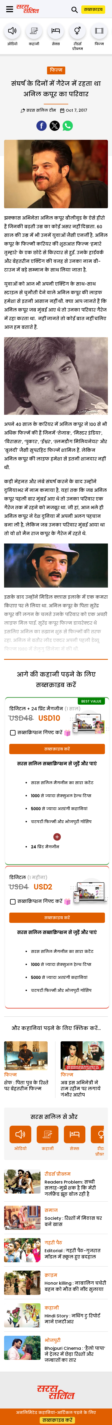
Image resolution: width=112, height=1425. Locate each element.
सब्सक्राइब (93, 9)
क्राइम (51, 1275)
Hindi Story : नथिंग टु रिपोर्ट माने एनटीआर (72, 1319)
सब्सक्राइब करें (57, 749)
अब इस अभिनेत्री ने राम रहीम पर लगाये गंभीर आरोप (81, 1089)
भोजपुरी (53, 1340)
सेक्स (56, 44)
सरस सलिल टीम (41, 110)
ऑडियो (12, 44)
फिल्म (99, 44)
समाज (51, 1210)
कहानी (34, 44)
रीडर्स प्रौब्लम (77, 46)
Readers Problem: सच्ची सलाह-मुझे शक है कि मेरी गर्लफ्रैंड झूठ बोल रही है (70, 1188)
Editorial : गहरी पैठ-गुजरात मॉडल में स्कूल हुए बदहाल (73, 1254)
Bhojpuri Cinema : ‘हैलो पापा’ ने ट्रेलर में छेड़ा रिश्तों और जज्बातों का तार (75, 1354)
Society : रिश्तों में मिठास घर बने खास (73, 1221)
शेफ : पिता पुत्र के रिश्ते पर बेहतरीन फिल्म (26, 1086)
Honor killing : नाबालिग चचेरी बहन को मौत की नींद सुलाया (75, 1286)
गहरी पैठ (53, 1243)
